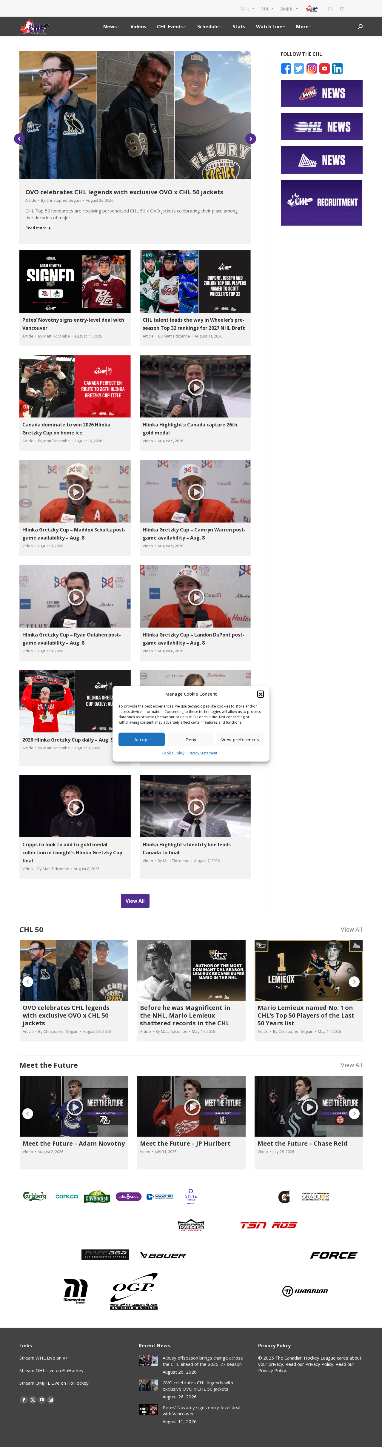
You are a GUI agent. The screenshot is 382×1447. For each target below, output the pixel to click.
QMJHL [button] (287, 8)
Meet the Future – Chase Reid (302, 1143)
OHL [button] (265, 8)
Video (148, 440)
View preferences (240, 739)
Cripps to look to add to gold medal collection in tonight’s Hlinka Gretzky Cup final (72, 852)
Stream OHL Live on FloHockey (51, 1370)
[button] (261, 694)
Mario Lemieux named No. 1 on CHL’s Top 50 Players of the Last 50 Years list (306, 1015)
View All (352, 929)
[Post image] (148, 1360)
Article (30, 200)
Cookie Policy (173, 753)
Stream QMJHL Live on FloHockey (54, 1383)
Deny (191, 739)
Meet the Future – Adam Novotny (74, 1143)
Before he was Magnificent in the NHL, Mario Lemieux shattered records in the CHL (185, 1015)
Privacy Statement (202, 753)
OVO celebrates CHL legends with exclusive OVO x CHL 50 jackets (124, 192)
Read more (36, 227)
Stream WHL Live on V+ (43, 1358)
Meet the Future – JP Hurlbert (185, 1143)
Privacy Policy (272, 1370)
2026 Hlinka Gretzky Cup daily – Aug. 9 (67, 739)
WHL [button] (246, 8)
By (61, 200)
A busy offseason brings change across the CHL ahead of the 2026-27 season (203, 1361)
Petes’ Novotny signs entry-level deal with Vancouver (201, 1410)
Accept (141, 739)
